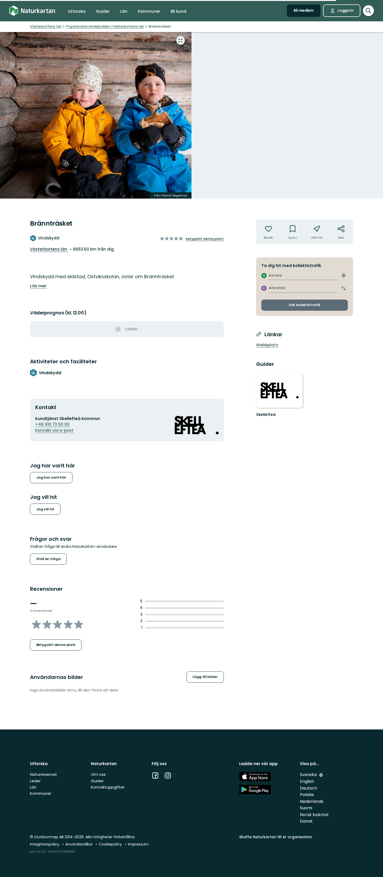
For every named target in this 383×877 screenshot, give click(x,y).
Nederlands (311, 801)
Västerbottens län (49, 249)
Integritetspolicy (45, 844)
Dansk (306, 821)
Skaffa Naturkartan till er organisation (275, 837)
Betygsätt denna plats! (205, 239)
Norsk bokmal (314, 815)
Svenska (309, 775)
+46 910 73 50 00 (52, 424)
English (307, 781)
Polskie (307, 795)
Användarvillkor (79, 844)
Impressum (138, 844)
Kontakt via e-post (54, 430)
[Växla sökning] (368, 10)
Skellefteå (266, 414)
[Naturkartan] (32, 11)
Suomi (306, 808)
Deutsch (308, 788)
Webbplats (267, 345)
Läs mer (38, 286)
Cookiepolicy (111, 844)
